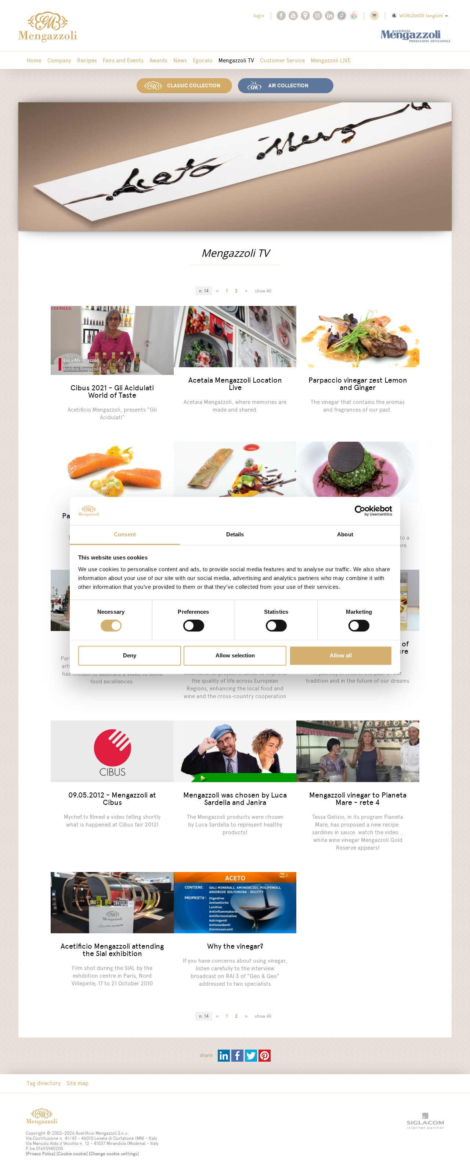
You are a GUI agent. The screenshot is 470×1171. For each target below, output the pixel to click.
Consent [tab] (125, 534)
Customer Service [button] (282, 60)
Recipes (87, 60)
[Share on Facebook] (238, 1055)
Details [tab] (235, 534)
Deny (129, 655)
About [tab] (345, 534)
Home (34, 60)
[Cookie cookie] (72, 1153)
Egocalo (203, 60)
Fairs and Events (123, 60)
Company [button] (59, 60)
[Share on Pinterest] (264, 1055)
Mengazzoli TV (236, 60)
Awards (158, 60)
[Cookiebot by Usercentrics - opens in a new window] (360, 511)
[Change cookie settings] (114, 1153)
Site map (77, 1083)
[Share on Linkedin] (224, 1055)
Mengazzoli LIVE (331, 60)
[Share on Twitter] (251, 1055)
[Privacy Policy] (40, 1153)
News (180, 60)
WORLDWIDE (421, 15)
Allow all (341, 655)
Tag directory (44, 1083)
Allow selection (235, 655)
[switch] (193, 626)
